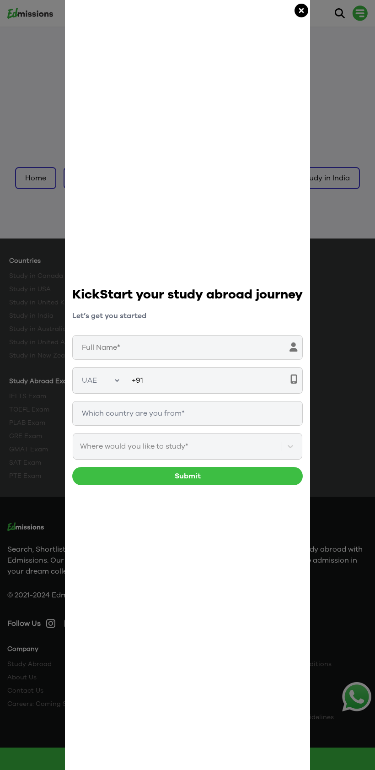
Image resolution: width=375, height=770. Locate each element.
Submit (188, 476)
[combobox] (81, 446)
